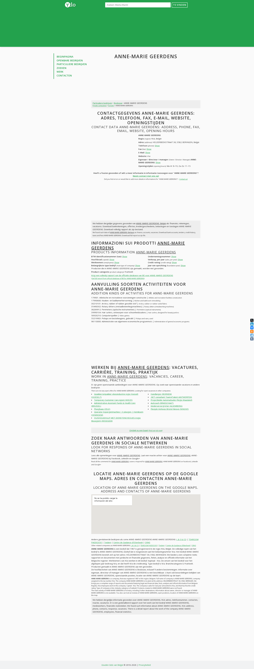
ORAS (147, 542)
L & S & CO (181, 539)
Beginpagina (65, 56)
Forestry (111, 105)
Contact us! (183, 179)
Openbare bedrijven (70, 60)
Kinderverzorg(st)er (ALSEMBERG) (166, 406)
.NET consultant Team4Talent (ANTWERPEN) (171, 397)
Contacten (64, 75)
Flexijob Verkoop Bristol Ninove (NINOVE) (170, 409)
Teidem (107, 542)
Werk (60, 71)
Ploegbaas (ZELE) (102, 409)
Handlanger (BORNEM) (161, 394)
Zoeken (61, 68)
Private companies (99, 105)
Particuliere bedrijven (72, 64)
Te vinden (179, 4)
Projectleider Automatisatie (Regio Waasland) (171, 400)
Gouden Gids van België (112, 665)
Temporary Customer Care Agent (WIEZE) (113, 400)
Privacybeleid (145, 665)
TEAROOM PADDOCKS (148, 545)
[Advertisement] (145, 26)
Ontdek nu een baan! (145, 430)
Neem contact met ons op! (146, 176)
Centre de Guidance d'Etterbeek (128, 542)
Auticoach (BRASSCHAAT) (162, 403)
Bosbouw (118, 103)
